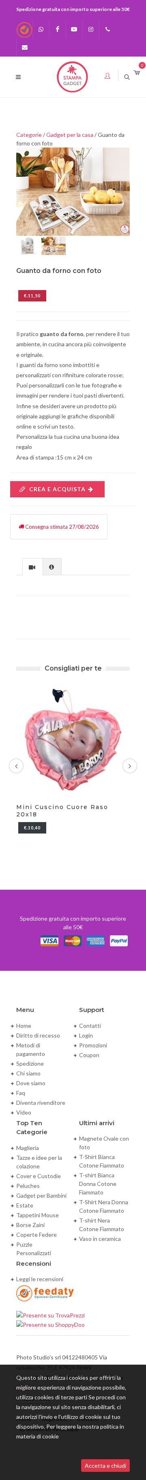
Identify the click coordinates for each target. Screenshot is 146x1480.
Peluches (28, 1185)
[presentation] (33, 567)
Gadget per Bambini (41, 1195)
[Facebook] (57, 29)
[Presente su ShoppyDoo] (50, 1323)
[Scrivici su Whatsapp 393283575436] (41, 29)
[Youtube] (74, 29)
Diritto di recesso (38, 1035)
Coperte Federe (36, 1234)
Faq (20, 1092)
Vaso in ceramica (100, 1238)
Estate (24, 1205)
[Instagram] (91, 29)
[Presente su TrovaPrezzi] (50, 1314)
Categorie (29, 134)
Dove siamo (30, 1083)
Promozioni (93, 1045)
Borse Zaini (30, 1224)
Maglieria (27, 1147)
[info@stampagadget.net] (25, 47)
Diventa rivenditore (40, 1102)
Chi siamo (28, 1073)
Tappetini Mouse (37, 1215)
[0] (136, 73)
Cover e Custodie (38, 1175)
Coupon (89, 1054)
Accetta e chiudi (105, 1465)
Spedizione (30, 1063)
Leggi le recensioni (39, 1278)
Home (23, 1025)
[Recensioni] (24, 29)
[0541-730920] (107, 29)
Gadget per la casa (69, 134)
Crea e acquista (57, 489)
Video (23, 1112)
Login (86, 1035)
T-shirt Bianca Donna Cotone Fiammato (97, 1184)
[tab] (32, 566)
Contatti (90, 1025)
